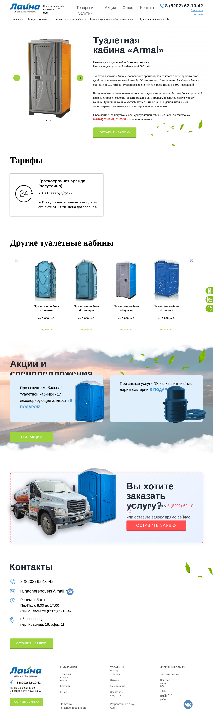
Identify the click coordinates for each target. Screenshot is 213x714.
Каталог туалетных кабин (68, 19)
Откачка (114, 680)
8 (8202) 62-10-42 (184, 5)
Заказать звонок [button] (169, 674)
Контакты (148, 7)
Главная (16, 19)
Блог (162, 685)
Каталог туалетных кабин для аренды (111, 19)
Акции (110, 7)
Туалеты (115, 674)
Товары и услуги (37, 19)
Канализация (117, 686)
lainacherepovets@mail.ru (44, 591)
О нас (127, 7)
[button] (114, 132)
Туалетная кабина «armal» (154, 19)
